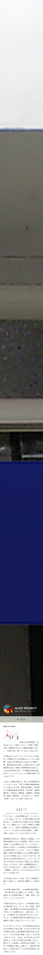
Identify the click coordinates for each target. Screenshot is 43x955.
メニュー (22, 719)
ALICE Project (26, 708)
